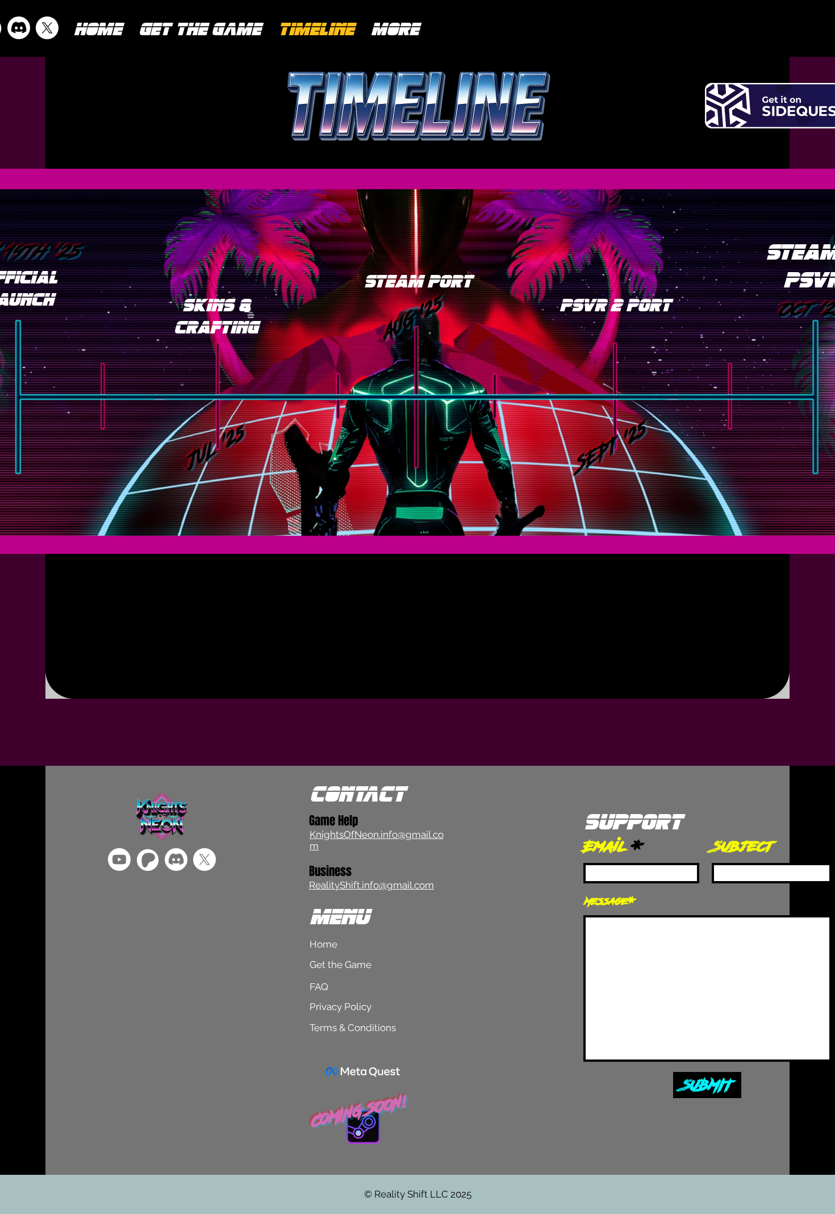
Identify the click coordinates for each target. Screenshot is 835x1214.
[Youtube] (119, 859)
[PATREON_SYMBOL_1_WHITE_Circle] (147, 859)
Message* (610, 901)
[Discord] (18, 27)
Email (605, 847)
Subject (743, 847)
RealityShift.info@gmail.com (371, 885)
